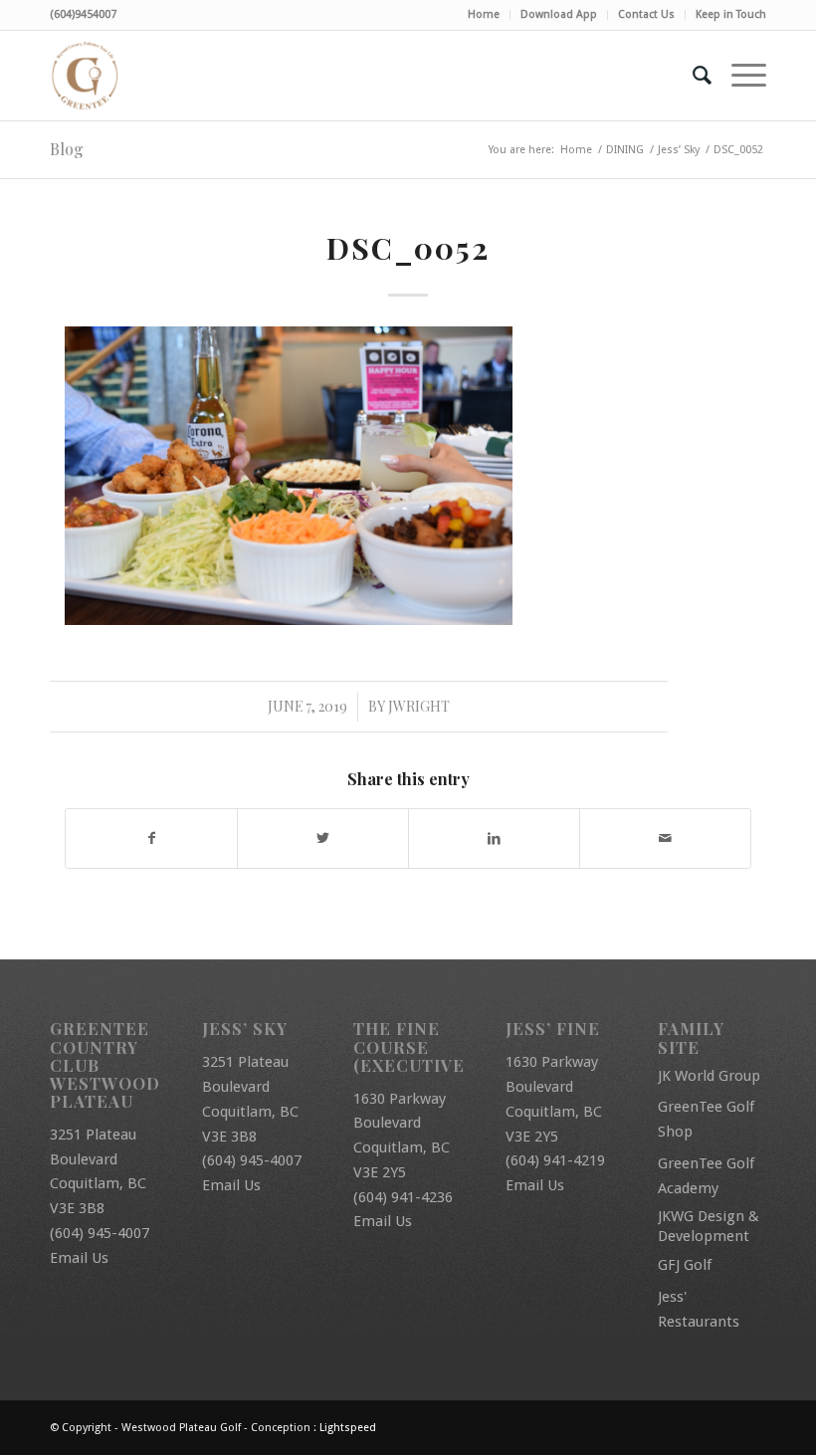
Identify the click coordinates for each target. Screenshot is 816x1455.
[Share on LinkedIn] (494, 838)
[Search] (692, 75)
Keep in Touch (731, 14)
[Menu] (739, 75)
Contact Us (646, 14)
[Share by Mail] (665, 838)
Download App (558, 14)
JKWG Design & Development (708, 1226)
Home (484, 14)
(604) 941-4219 (555, 1160)
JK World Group (709, 1076)
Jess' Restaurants (698, 1309)
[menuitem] (484, 15)
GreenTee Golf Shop (706, 1119)
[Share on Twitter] (323, 838)
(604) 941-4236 (403, 1197)
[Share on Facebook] (151, 838)
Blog (67, 148)
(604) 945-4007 (99, 1233)
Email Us (79, 1258)
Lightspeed (347, 1427)
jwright (419, 706)
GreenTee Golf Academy (706, 1175)
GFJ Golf (685, 1265)
